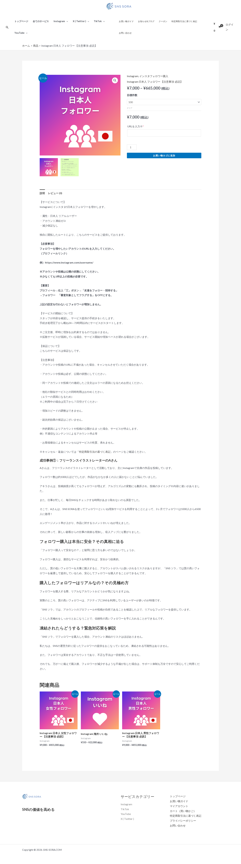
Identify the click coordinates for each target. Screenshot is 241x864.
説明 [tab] (42, 193)
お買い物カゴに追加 (164, 155)
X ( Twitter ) (79, 21)
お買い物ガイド (126, 21)
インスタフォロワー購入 (153, 76)
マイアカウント (179, 806)
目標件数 (132, 95)
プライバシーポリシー (183, 820)
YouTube (19, 32)
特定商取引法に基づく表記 (184, 21)
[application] (66, 21)
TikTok (98, 21)
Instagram (59, 21)
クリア (129, 108)
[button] (115, 80)
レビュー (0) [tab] (55, 193)
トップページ (21, 21)
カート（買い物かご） (183, 810)
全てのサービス (41, 21)
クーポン (163, 21)
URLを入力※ (135, 126)
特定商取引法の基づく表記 (94, 451)
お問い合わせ (125, 33)
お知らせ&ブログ (146, 21)
